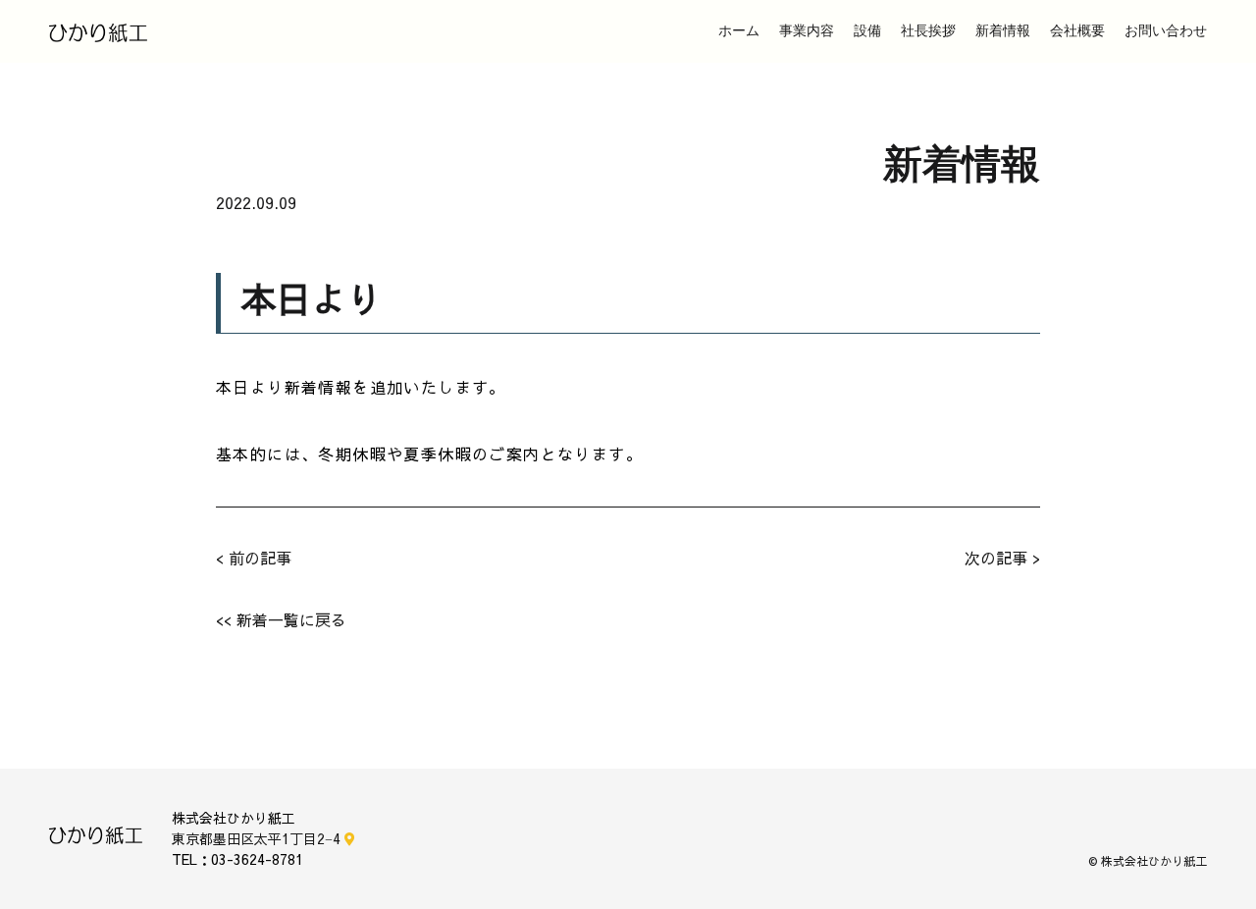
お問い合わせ (1166, 31)
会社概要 (1077, 31)
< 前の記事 (253, 557)
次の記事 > (1002, 557)
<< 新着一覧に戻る (281, 619)
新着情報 (1002, 31)
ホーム (738, 31)
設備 (867, 31)
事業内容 (806, 31)
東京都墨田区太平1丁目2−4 (258, 838)
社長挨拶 (928, 31)
